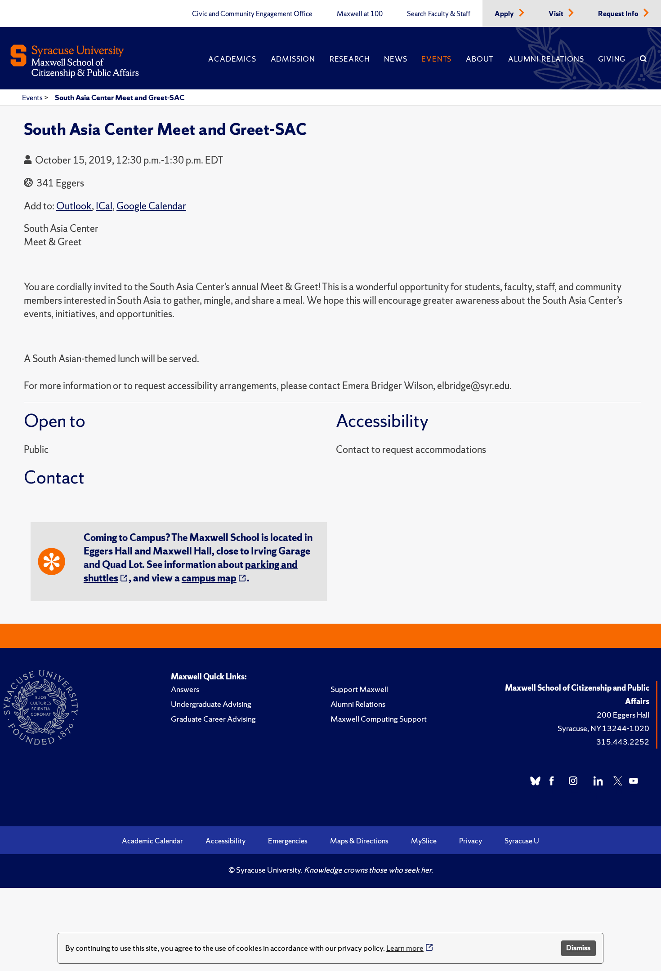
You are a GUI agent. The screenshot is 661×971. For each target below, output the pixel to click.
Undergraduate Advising (211, 704)
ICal (104, 206)
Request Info (619, 13)
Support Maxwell (359, 689)
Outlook (74, 206)
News (395, 59)
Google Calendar (151, 206)
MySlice (424, 841)
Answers (185, 689)
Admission (293, 59)
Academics (232, 59)
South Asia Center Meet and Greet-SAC (119, 97)
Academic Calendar (152, 841)
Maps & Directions (359, 841)
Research (350, 59)
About (480, 59)
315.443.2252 (622, 741)
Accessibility (225, 841)
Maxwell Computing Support (378, 719)
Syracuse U (522, 841)
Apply (505, 13)
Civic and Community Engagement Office (252, 13)
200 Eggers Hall (623, 714)
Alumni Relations (546, 59)
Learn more (405, 948)
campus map (209, 578)
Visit (557, 13)
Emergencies (288, 841)
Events (436, 59)
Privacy (470, 841)
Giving (611, 59)
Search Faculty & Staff (438, 13)
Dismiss (578, 948)
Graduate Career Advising (213, 719)
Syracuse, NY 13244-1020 (603, 728)
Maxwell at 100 (360, 13)
